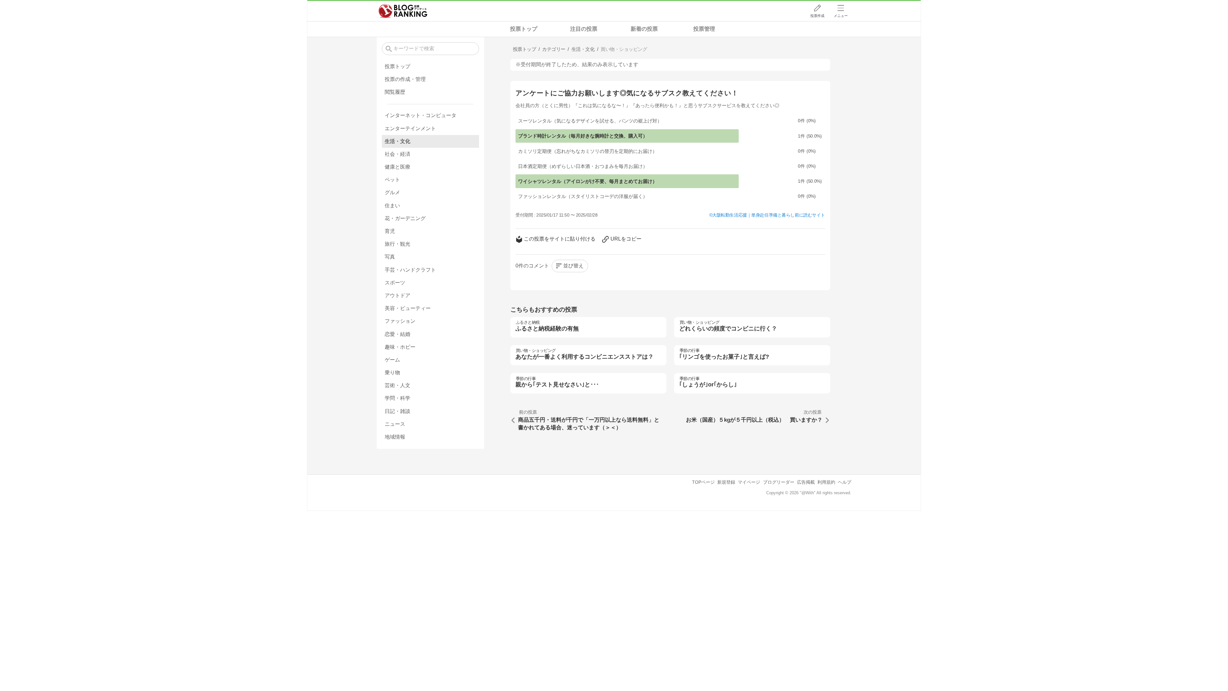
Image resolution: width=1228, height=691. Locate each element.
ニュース (395, 424)
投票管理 (704, 29)
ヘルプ (844, 482)
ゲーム (392, 359)
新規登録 (726, 482)
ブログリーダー (778, 482)
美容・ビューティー (408, 308)
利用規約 (826, 482)
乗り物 (392, 372)
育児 (390, 231)
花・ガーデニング (405, 218)
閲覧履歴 (395, 92)
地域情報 (395, 437)
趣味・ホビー (400, 347)
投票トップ (523, 29)
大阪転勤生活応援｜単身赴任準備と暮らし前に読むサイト (768, 215)
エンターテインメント (410, 128)
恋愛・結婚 (397, 334)
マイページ (749, 482)
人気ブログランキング (403, 11)
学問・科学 (397, 398)
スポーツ (395, 282)
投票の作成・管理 (405, 79)
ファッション (400, 321)
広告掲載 (806, 482)
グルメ (392, 192)
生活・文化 (397, 141)
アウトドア (397, 295)
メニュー (841, 16)
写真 (390, 256)
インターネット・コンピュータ (420, 115)
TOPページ (703, 482)
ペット (392, 179)
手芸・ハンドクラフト (410, 270)
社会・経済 (397, 154)
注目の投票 (583, 29)
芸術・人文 (397, 385)
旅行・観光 (397, 244)
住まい (392, 205)
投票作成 (817, 16)
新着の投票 (644, 29)
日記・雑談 (397, 411)
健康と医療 (397, 167)
